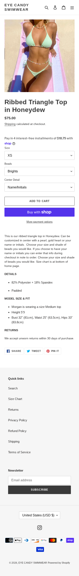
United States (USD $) (38, 515)
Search (13, 388)
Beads (8, 163)
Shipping (10, 124)
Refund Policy (17, 431)
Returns (13, 409)
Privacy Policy (17, 420)
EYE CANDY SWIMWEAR (16, 7)
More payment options (40, 221)
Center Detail (12, 179)
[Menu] (72, 7)
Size (7, 147)
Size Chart (15, 399)
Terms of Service (19, 452)
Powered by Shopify (59, 562)
